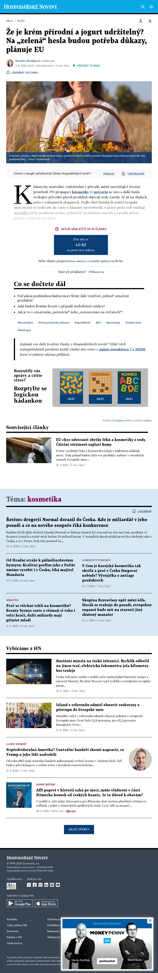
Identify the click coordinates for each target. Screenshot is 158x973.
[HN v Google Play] (20, 903)
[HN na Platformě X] (29, 885)
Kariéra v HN (14, 937)
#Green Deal (133, 322)
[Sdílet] (141, 21)
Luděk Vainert (16, 744)
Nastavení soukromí (59, 931)
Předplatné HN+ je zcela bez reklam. (133, 420)
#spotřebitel (82, 322)
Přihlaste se (96, 271)
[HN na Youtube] (58, 885)
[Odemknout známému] (150, 21)
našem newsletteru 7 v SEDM (122, 349)
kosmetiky (80, 192)
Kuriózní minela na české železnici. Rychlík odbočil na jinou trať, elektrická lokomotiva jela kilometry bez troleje (102, 666)
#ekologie (24, 330)
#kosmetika (25, 322)
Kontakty (12, 919)
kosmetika (44, 499)
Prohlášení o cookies (59, 925)
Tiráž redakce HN (17, 925)
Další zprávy (79, 829)
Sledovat (108, 173)
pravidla (21, 213)
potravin (101, 192)
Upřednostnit (136, 173)
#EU (98, 322)
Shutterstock (43, 159)
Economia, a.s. (31, 863)
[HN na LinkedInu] (46, 885)
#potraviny (113, 322)
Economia (12, 931)
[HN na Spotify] (52, 885)
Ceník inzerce (14, 943)
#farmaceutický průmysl (53, 322)
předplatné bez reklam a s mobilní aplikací (83, 261)
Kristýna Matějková (27, 60)
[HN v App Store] (46, 903)
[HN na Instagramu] (40, 885)
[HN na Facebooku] (35, 885)
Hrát (71, 399)
